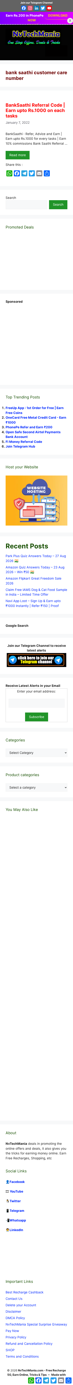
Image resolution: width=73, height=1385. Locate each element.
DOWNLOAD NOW (47, 18)
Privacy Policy (16, 1337)
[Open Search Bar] (50, 50)
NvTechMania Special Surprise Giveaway (36, 1324)
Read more (17, 155)
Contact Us (14, 1299)
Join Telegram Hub (20, 446)
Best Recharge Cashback (24, 1292)
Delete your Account (21, 1305)
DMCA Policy (15, 1318)
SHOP (10, 1350)
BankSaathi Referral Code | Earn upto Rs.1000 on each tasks (35, 110)
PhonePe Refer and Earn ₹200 (29, 427)
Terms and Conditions (22, 1356)
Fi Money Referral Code (24, 442)
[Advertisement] (36, 341)
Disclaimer (13, 1311)
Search (11, 198)
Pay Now (12, 1331)
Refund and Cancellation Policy (29, 1344)
